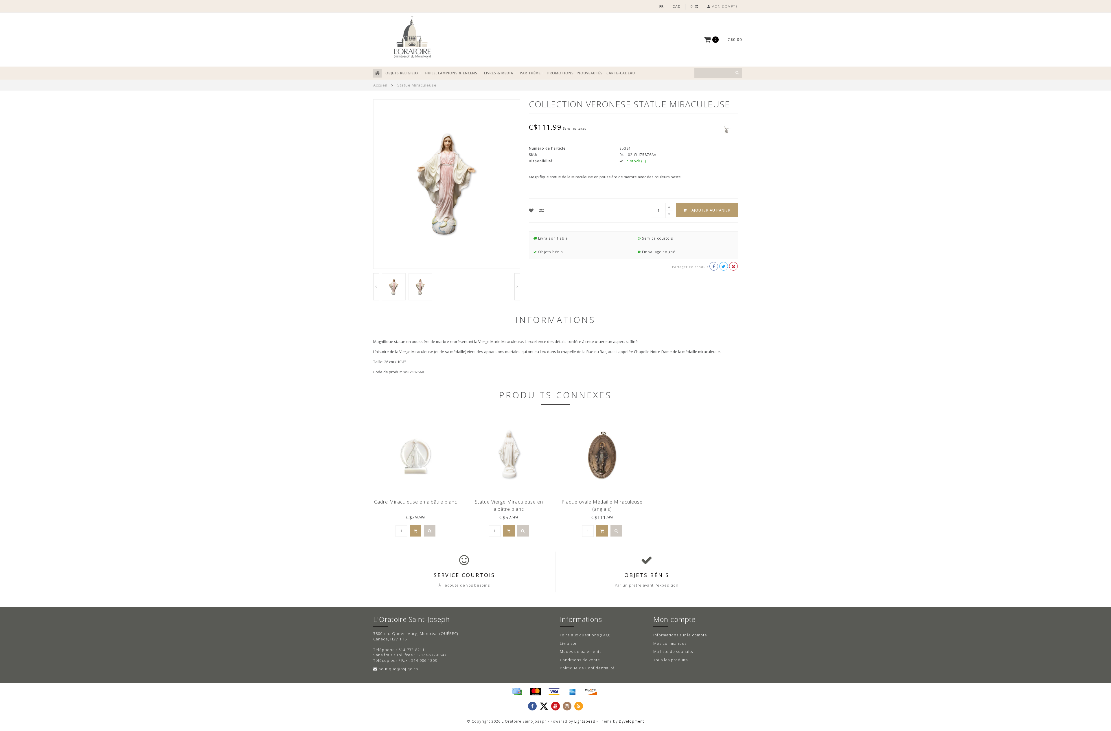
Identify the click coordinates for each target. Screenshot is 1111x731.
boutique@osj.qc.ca (398, 668)
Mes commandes (670, 643)
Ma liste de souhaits (673, 651)
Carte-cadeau (620, 73)
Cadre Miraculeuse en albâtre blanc (415, 502)
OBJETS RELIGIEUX (402, 73)
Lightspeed (584, 721)
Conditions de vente (580, 659)
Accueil (380, 85)
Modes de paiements (581, 651)
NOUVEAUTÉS (590, 73)
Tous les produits (670, 659)
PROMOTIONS (560, 73)
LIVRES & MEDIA (498, 73)
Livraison (569, 643)
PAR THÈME (530, 73)
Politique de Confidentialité (587, 668)
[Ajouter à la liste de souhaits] (531, 210)
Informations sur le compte (680, 635)
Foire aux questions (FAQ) (585, 635)
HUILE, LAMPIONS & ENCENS (451, 73)
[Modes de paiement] (517, 691)
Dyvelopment (631, 721)
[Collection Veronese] (726, 129)
